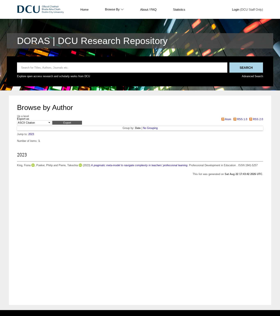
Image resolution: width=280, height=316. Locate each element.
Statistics (179, 9)
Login (235, 9)
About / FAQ (148, 9)
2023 (31, 134)
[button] (67, 123)
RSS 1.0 (241, 119)
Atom (227, 119)
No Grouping (150, 128)
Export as (23, 119)
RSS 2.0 (257, 119)
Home (84, 9)
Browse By (112, 9)
